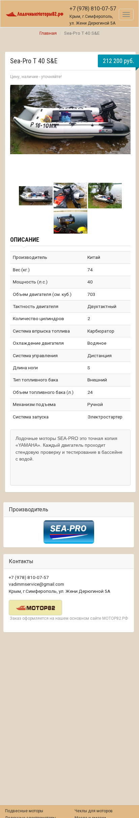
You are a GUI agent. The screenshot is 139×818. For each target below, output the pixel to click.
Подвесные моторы (24, 811)
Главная (48, 33)
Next (121, 130)
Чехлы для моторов (94, 811)
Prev (18, 130)
